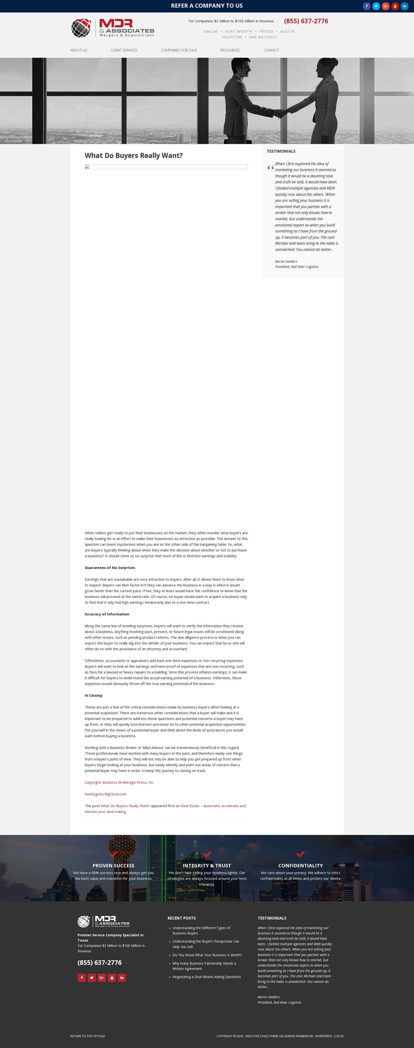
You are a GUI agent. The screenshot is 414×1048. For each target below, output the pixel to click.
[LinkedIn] (404, 6)
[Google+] (386, 6)
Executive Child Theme (261, 1036)
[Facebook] (367, 6)
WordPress (323, 1036)
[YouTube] (395, 6)
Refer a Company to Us (207, 5)
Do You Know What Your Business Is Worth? (207, 955)
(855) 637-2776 (306, 21)
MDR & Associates (112, 28)
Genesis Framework (298, 1036)
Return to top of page (87, 1036)
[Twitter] (376, 6)
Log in (339, 1036)
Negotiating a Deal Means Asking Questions (206, 976)
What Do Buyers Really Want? (125, 805)
